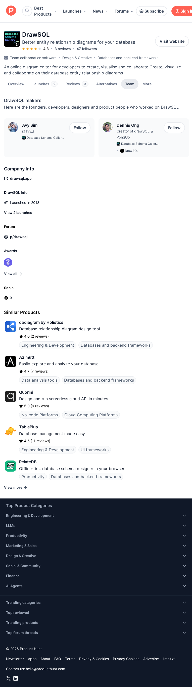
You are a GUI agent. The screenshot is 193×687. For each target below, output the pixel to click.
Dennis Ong (128, 125)
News (98, 11)
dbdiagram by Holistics (41, 322)
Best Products (43, 11)
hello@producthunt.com (45, 669)
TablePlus (28, 426)
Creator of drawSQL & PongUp (135, 134)
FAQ (57, 659)
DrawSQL (131, 151)
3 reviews (63, 49)
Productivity (32, 476)
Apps (32, 659)
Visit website (172, 41)
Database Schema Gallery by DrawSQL (45, 138)
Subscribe (154, 11)
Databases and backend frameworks (128, 58)
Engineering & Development (47, 345)
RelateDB (28, 461)
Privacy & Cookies (94, 659)
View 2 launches (18, 212)
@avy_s (28, 131)
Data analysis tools (39, 380)
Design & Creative (77, 58)
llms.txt (169, 659)
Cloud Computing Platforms (91, 414)
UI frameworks (95, 449)
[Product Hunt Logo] (11, 11)
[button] (147, 83)
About (45, 659)
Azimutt (26, 357)
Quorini (26, 392)
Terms (70, 659)
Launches (72, 11)
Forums (122, 11)
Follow (80, 127)
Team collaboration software (33, 58)
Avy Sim (29, 125)
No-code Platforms (39, 414)
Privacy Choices (126, 659)
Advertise (151, 659)
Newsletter (15, 659)
